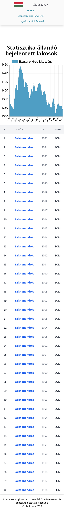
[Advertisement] (32, 34)
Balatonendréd (24, 138)
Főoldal (30, 10)
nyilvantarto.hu (25, 499)
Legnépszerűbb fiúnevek (32, 21)
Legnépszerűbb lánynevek (31, 15)
